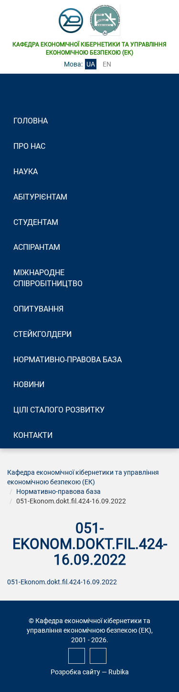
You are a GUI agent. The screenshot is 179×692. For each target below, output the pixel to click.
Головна (30, 120)
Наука (25, 171)
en (107, 64)
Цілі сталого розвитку (59, 409)
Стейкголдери (42, 334)
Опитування (38, 308)
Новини (28, 384)
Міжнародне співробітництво (48, 278)
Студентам (35, 222)
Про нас (29, 146)
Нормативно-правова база (67, 359)
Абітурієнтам (40, 196)
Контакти (33, 435)
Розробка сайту (75, 672)
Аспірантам (36, 247)
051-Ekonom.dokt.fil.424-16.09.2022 (62, 582)
